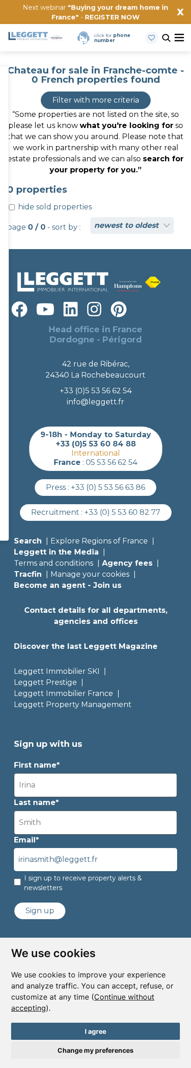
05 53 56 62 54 (111, 462)
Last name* (36, 802)
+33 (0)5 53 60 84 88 (96, 443)
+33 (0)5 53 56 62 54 (96, 390)
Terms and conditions (53, 563)
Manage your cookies (90, 574)
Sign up (39, 910)
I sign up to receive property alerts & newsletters (83, 883)
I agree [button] (95, 1031)
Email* (26, 840)
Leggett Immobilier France (63, 693)
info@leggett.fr (95, 401)
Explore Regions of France (99, 541)
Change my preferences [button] (95, 1050)
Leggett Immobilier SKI (57, 671)
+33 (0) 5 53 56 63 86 (108, 487)
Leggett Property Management (73, 704)
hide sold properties (54, 206)
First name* (37, 765)
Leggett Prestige (45, 682)
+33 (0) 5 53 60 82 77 (122, 512)
